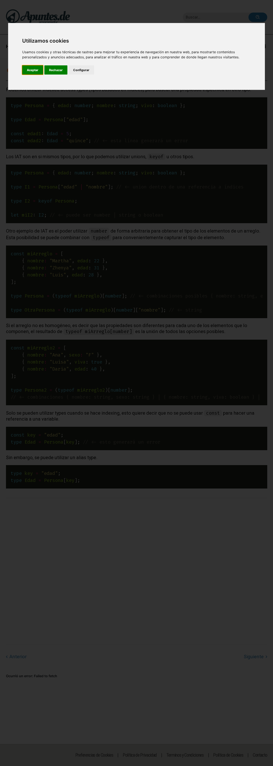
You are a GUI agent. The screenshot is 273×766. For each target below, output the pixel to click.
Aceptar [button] (32, 70)
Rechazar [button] (56, 70)
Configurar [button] (81, 70)
